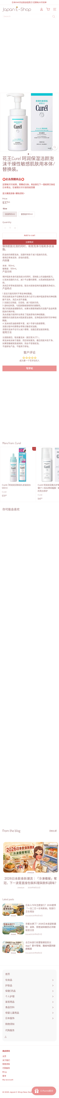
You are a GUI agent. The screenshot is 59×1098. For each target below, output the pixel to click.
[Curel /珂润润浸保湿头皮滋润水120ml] (18, 473)
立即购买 (29, 242)
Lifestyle (20, 887)
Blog (4, 1072)
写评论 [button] (29, 368)
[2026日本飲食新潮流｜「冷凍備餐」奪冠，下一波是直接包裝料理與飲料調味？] (30, 857)
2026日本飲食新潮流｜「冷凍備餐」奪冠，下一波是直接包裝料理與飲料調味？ (31, 880)
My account (7, 1079)
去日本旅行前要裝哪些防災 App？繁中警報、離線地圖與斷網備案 (40, 945)
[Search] (54, 16)
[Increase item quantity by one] (15, 228)
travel (27, 915)
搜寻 (4, 1076)
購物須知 (20, 193)
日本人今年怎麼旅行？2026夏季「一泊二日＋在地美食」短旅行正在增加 (40, 908)
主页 (4, 1056)
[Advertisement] (29, 57)
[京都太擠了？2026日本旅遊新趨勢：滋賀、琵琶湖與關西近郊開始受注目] (13, 928)
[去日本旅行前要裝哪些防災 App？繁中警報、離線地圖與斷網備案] (13, 947)
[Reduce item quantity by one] (5, 228)
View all (53, 830)
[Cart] (48, 9)
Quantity (6, 222)
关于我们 (6, 1060)
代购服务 (6, 1068)
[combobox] (29, 16)
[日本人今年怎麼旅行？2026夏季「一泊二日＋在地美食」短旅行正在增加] (13, 910)
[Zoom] (54, 147)
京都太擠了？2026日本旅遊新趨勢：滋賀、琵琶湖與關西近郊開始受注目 (40, 927)
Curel (18, 443)
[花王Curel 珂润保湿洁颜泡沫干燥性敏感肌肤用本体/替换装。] (18, 539)
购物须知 (6, 1064)
